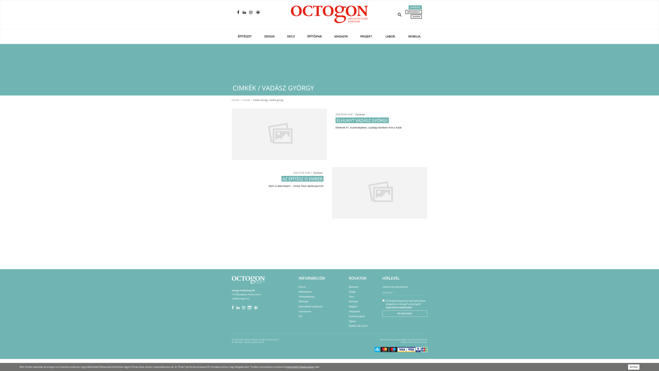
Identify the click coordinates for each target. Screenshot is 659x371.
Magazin (341, 36)
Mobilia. (414, 36)
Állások (416, 16)
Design (269, 36)
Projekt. (366, 36)
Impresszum (305, 311)
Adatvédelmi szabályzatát (399, 307)
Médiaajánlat (413, 12)
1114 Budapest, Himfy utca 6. (246, 294)
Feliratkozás (404, 313)
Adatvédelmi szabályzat (311, 306)
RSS (300, 316)
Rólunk (302, 286)
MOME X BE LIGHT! (358, 326)
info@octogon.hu (241, 298)
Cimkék (246, 100)
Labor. (390, 36)
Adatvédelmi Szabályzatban (300, 366)
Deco (291, 36)
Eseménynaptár (357, 316)
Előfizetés (415, 7)
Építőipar (314, 36)
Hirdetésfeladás (307, 296)
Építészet (245, 36)
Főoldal (235, 100)
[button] (399, 14)
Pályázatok (354, 311)
